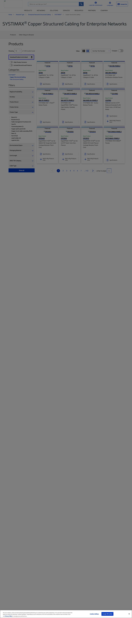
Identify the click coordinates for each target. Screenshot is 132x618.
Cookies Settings (94, 614)
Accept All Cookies (107, 614)
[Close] (129, 614)
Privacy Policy (8, 616)
